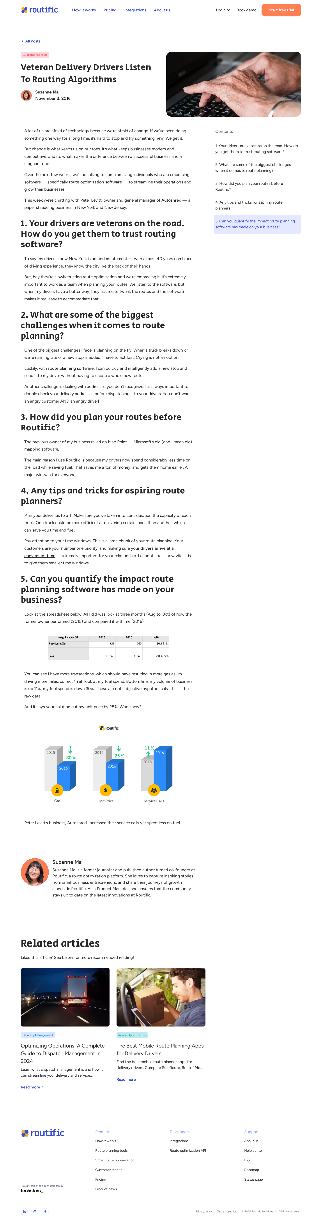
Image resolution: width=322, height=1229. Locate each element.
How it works (105, 1141)
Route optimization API (188, 1150)
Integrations (179, 1141)
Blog (247, 1160)
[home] (39, 10)
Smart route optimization (114, 1160)
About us (251, 1141)
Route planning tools (111, 1150)
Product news (106, 1189)
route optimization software (96, 182)
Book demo (246, 10)
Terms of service (227, 1211)
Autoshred (171, 200)
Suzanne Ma (46, 92)
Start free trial (281, 10)
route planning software (71, 368)
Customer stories (108, 1170)
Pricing (100, 1179)
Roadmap (251, 1170)
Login (221, 10)
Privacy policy (204, 1211)
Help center (253, 1150)
